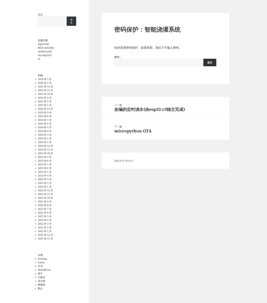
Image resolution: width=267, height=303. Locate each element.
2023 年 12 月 (45, 146)
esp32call (43, 44)
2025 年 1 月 (45, 105)
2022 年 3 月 (45, 223)
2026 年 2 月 (45, 83)
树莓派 (41, 284)
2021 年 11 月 (45, 238)
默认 (40, 288)
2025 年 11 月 (45, 90)
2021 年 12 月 (45, 235)
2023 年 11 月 (45, 149)
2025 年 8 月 (45, 97)
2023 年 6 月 (45, 168)
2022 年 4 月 (45, 220)
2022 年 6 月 (45, 212)
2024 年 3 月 (45, 134)
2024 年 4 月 (45, 131)
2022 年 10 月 (45, 197)
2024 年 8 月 (45, 116)
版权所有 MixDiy (123, 160)
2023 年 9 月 (45, 157)
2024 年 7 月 (45, 120)
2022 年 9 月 (45, 201)
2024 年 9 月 (45, 112)
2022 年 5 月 (45, 216)
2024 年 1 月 (45, 142)
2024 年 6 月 (45, 123)
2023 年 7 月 (45, 164)
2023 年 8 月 (45, 160)
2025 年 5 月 (45, 101)
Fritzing (42, 258)
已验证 (41, 277)
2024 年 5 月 (45, 127)
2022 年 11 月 (45, 194)
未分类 (41, 281)
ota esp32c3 (45, 55)
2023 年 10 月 (45, 153)
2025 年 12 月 (45, 86)
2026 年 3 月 (45, 79)
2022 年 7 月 (45, 209)
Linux (41, 262)
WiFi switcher (46, 47)
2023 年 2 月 (45, 183)
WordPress (44, 269)
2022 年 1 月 (45, 231)
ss (39, 59)
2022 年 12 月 (45, 190)
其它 (40, 273)
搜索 (40, 14)
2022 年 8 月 (45, 205)
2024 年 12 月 (45, 108)
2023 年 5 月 (45, 172)
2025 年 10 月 (45, 94)
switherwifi (45, 51)
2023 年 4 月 (45, 175)
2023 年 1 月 (45, 186)
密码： (118, 57)
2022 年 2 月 (45, 227)
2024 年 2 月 (45, 138)
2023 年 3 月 (45, 179)
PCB (40, 266)
